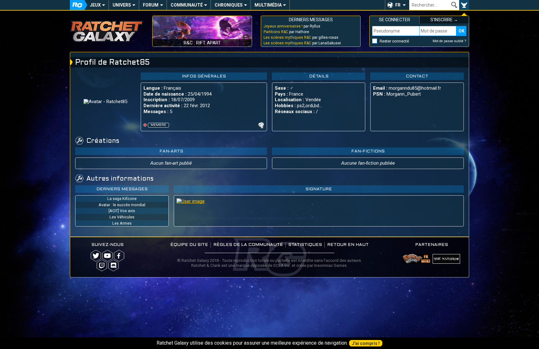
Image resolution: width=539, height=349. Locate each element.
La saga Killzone (122, 198)
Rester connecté (394, 41)
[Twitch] (102, 265)
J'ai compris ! (366, 343)
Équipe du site (189, 245)
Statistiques (305, 245)
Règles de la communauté (248, 245)
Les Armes (122, 223)
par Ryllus (292, 26)
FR (398, 4)
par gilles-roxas (301, 37)
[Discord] (113, 265)
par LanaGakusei (302, 43)
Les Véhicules (121, 217)
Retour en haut (348, 245)
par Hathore (286, 32)
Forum (150, 4)
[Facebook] (119, 256)
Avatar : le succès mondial (122, 204)
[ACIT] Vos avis (122, 210)
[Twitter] (96, 256)
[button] (397, 5)
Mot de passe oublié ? (449, 41)
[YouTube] (107, 256)
